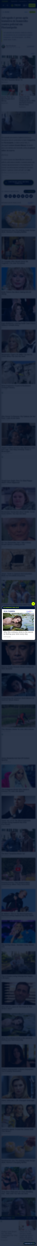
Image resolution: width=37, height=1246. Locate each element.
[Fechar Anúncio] (33, 604)
